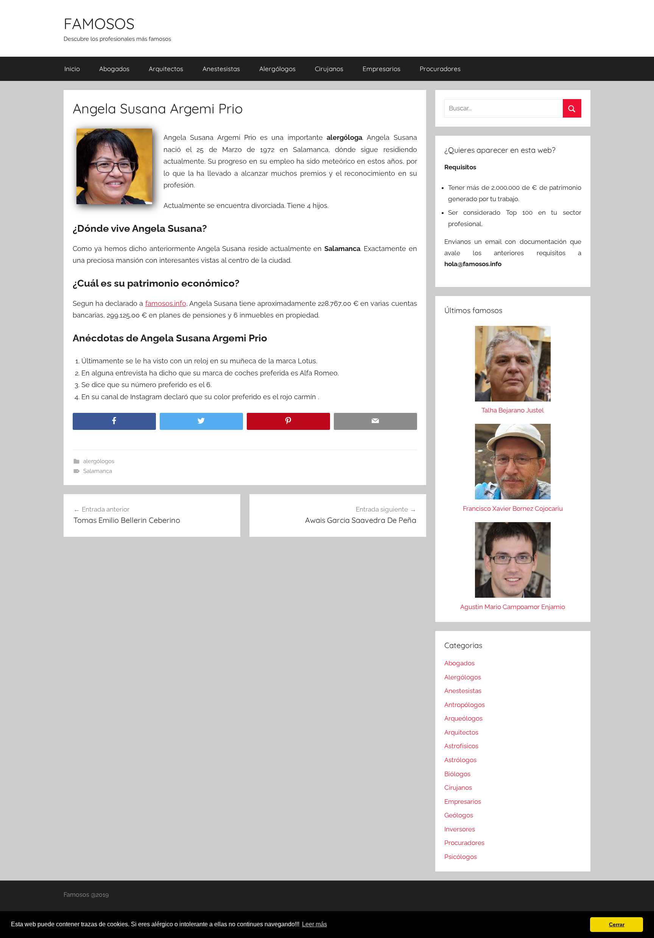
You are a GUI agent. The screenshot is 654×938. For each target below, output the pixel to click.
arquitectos (166, 69)
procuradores (440, 69)
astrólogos (460, 760)
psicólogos (460, 856)
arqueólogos (463, 718)
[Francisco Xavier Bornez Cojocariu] (512, 463)
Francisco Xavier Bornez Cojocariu (513, 508)
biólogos (457, 774)
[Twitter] (201, 421)
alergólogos (277, 69)
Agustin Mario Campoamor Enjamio (512, 607)
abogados (114, 69)
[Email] (375, 421)
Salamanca (97, 471)
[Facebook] (114, 421)
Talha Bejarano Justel (512, 410)
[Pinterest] (288, 421)
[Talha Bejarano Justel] (512, 365)
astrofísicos (461, 746)
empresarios (381, 69)
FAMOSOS (99, 23)
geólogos (458, 815)
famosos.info (165, 303)
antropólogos (464, 705)
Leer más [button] (314, 924)
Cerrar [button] (616, 924)
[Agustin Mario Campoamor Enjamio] (512, 562)
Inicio (72, 69)
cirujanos (329, 69)
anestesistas (221, 69)
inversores (459, 829)
